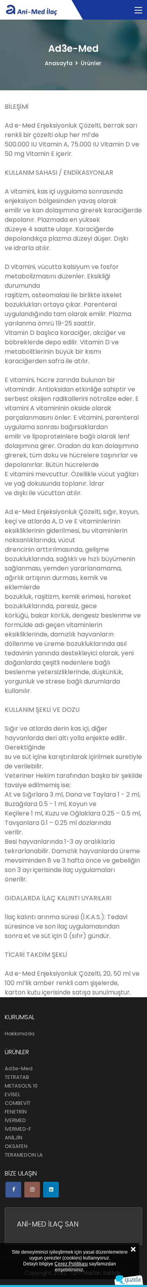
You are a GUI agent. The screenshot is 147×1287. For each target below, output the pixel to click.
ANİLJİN (13, 1137)
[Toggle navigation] (138, 10)
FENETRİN (16, 1111)
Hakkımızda (19, 1033)
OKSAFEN (16, 1146)
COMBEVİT (18, 1103)
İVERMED (15, 1120)
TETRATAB (17, 1077)
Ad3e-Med (19, 1068)
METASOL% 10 (21, 1086)
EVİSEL (12, 1094)
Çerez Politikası (71, 1264)
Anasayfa (59, 63)
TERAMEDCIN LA (24, 1155)
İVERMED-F (18, 1129)
